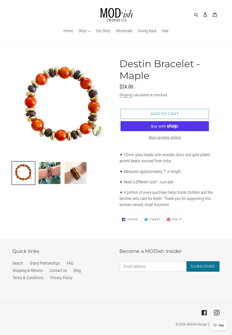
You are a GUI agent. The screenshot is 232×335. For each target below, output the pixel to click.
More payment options (165, 137)
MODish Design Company (203, 324)
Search (17, 263)
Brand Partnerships (45, 263)
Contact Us (58, 270)
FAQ (70, 263)
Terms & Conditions (28, 277)
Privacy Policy (61, 277)
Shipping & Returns (27, 270)
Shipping (125, 95)
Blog (77, 270)
